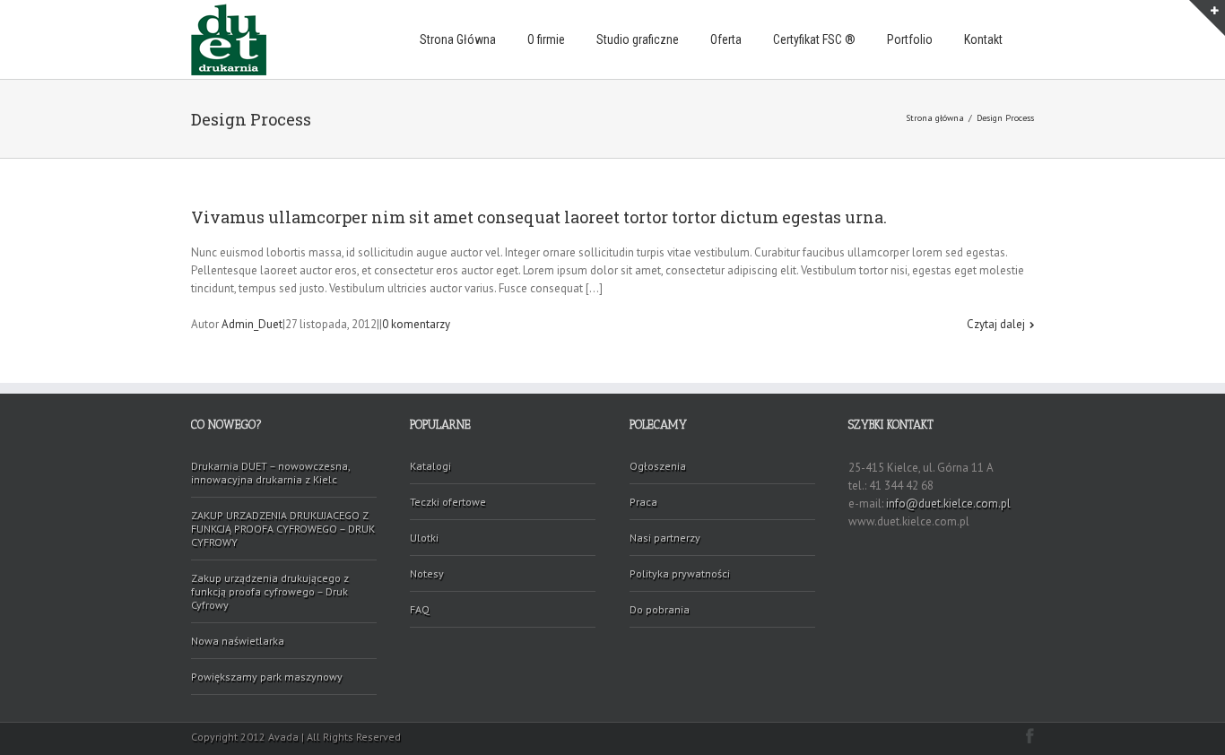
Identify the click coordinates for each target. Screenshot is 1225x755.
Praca (643, 501)
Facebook (1030, 735)
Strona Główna (458, 39)
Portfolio (910, 39)
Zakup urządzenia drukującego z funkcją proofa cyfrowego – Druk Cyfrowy (270, 591)
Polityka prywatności (680, 573)
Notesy (427, 573)
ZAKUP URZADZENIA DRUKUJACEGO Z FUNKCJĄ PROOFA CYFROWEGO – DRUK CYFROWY (283, 528)
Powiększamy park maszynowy (267, 676)
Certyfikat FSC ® (814, 39)
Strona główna (935, 118)
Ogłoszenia (658, 466)
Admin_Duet (252, 324)
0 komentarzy (416, 324)
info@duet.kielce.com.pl (948, 503)
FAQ (420, 609)
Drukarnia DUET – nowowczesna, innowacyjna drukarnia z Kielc (271, 472)
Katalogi (430, 466)
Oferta (726, 39)
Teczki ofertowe (448, 501)
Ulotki (424, 537)
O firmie (546, 39)
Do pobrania (660, 609)
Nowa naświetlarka (237, 640)
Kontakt (983, 39)
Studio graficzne (637, 39)
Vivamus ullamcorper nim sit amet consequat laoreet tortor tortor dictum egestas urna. (539, 217)
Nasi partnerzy (665, 537)
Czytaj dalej (996, 324)
